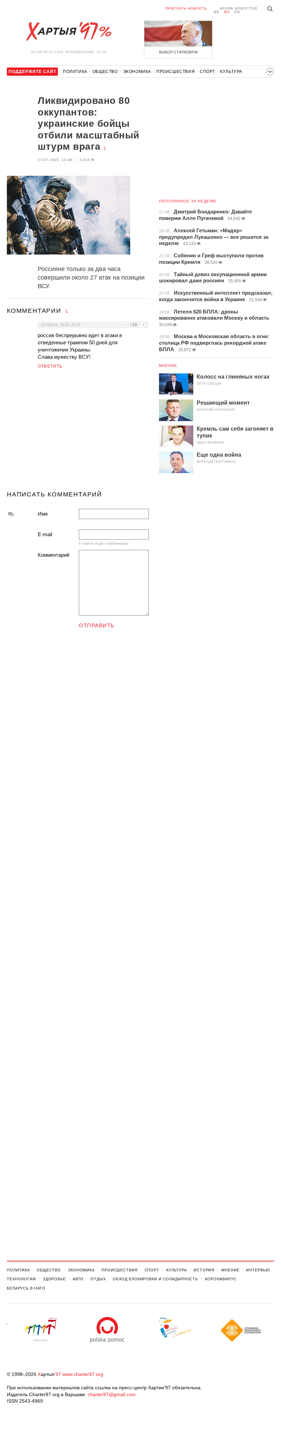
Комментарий (53, 555)
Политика (75, 71)
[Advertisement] (78, 433)
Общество (105, 71)
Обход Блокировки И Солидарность (155, 1279)
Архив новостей (238, 8)
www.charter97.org (82, 1374)
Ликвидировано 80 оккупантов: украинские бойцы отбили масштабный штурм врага (88, 123)
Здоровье (54, 1279)
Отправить (97, 625)
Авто (78, 1279)
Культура (231, 71)
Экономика (137, 71)
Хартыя (68, 32)
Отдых (98, 1279)
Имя (43, 514)
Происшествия (175, 71)
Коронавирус (221, 1279)
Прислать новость (186, 8)
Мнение (168, 366)
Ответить (50, 366)
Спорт (207, 71)
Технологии (21, 1279)
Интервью (258, 1270)
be (216, 12)
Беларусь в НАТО (26, 1288)
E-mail (45, 534)
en (237, 12)
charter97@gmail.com (112, 1394)
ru (227, 12)
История (204, 1270)
